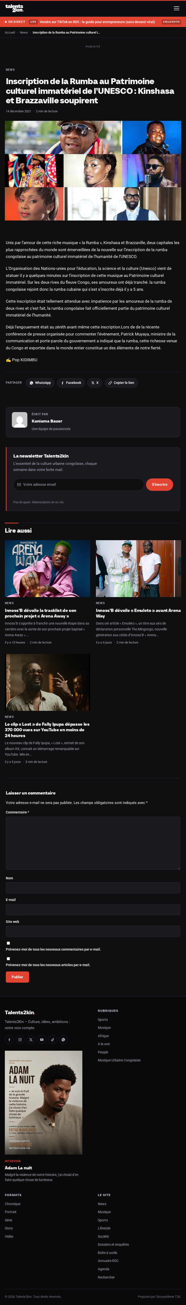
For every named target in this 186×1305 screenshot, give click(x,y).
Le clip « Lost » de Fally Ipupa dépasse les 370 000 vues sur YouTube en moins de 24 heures (47, 729)
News (24, 32)
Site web (12, 922)
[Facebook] (9, 1039)
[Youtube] (41, 1039)
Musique (104, 1028)
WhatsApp (43, 383)
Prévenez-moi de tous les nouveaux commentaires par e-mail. (53, 949)
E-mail (11, 900)
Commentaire (17, 812)
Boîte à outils (107, 1253)
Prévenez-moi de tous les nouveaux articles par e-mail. (48, 965)
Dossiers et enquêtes (113, 1245)
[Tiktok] (52, 1039)
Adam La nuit (18, 1168)
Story (9, 1228)
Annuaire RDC (108, 1261)
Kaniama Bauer (47, 421)
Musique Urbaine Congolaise (119, 1060)
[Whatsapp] (63, 1039)
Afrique (103, 1036)
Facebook (73, 383)
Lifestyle (104, 1228)
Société (103, 1236)
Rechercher (106, 1277)
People (103, 1052)
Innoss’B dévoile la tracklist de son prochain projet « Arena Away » (40, 613)
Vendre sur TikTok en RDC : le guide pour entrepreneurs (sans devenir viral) (93, 22)
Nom (9, 878)
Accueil (10, 32)
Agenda (103, 1269)
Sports (103, 1020)
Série (8, 1220)
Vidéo (9, 1236)
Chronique (12, 1204)
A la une (104, 1044)
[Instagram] (20, 1039)
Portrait (10, 1212)
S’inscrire (159, 484)
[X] (31, 1039)
